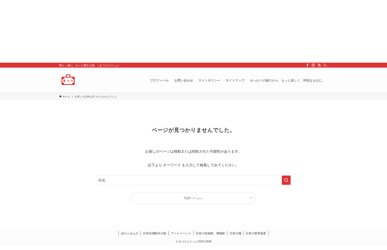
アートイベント (181, 233)
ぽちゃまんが (129, 233)
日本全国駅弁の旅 (154, 233)
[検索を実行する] (286, 180)
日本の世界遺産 (256, 233)
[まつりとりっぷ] (68, 80)
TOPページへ (193, 198)
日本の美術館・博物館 (210, 233)
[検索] (325, 65)
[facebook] (307, 65)
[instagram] (313, 65)
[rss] (319, 65)
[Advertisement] (134, 31)
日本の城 (235, 233)
